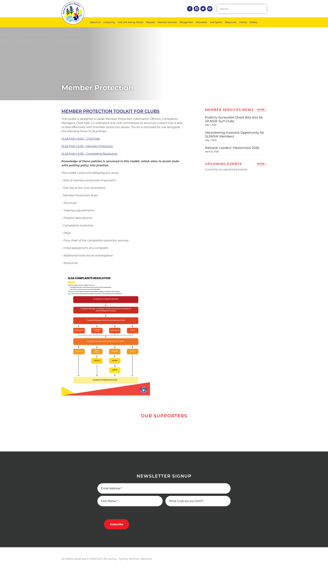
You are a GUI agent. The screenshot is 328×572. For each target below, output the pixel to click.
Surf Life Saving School (130, 22)
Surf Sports (216, 22)
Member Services (167, 22)
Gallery (253, 22)
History (243, 22)
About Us (95, 22)
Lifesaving (109, 22)
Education (201, 22)
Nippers (150, 22)
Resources (230, 22)
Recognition (186, 22)
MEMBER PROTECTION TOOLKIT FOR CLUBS (111, 111)
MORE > (261, 109)
